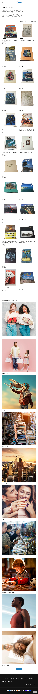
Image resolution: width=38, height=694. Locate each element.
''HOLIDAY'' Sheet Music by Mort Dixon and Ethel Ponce (26, 40)
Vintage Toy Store (5, 410)
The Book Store (5, 446)
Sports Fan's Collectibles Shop (8, 592)
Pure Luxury (4, 483)
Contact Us (21, 678)
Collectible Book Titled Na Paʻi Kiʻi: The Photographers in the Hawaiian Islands (27, 242)
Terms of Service (31, 678)
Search (5, 678)
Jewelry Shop (4, 519)
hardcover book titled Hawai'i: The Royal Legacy (25, 152)
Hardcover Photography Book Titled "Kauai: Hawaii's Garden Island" (9, 153)
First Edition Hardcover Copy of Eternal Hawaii (8, 129)
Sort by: (21, 21)
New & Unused (5, 665)
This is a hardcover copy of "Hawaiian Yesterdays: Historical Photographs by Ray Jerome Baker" (27, 63)
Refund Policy (26, 678)
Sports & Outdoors (5, 629)
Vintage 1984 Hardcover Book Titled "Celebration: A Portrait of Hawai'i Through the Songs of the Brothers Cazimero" (27, 130)
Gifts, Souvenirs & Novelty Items (8, 337)
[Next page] (25, 294)
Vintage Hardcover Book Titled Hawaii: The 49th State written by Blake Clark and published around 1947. (9, 63)
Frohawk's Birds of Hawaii (5, 85)
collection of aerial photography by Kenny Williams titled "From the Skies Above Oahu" (27, 219)
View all (19, 668)
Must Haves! (4, 373)
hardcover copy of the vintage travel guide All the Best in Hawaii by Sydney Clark (10, 287)
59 (22, 294)
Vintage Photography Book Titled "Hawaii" (8, 107)
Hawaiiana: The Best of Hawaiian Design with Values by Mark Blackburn (10, 41)
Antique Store (5, 556)
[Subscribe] (18, 684)
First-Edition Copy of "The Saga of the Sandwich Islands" (27, 107)
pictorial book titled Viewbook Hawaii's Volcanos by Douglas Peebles (9, 219)
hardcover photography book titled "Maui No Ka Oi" (26, 85)
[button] (3, 2)
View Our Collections (16, 678)
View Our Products (9, 678)
